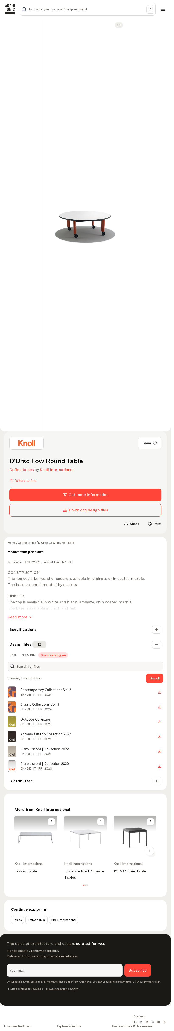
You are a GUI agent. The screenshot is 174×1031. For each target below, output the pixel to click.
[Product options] (51, 821)
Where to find (25, 480)
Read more (17, 617)
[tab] (13, 655)
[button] (83, 885)
